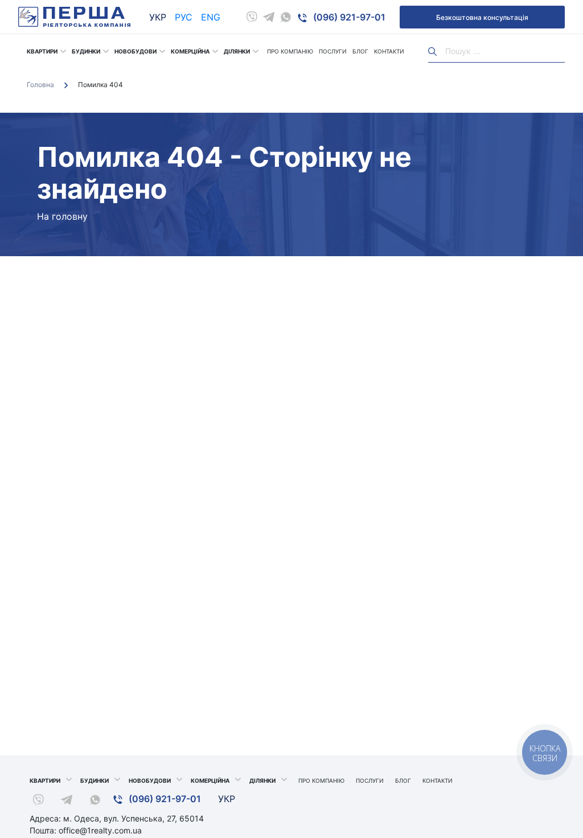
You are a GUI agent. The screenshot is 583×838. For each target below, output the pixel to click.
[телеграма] (268, 17)
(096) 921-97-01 (348, 17)
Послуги (333, 51)
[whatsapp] (286, 17)
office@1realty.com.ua (100, 830)
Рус (183, 17)
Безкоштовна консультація (482, 17)
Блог (360, 51)
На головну (62, 216)
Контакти (389, 51)
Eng (210, 17)
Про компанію (290, 51)
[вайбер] (251, 17)
